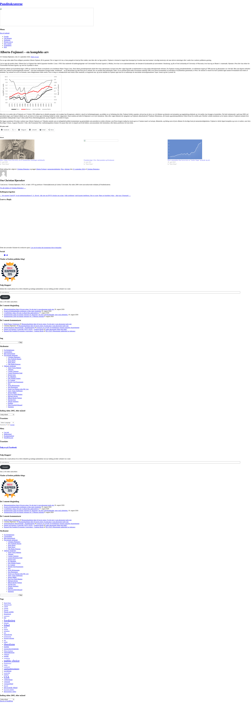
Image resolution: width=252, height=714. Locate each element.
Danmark (6, 610)
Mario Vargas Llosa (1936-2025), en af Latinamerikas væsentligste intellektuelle (22, 160)
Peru (62, 169)
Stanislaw (11, 407)
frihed (7, 625)
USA (6, 677)
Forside (6, 36)
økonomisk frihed (10, 688)
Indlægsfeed (8, 434)
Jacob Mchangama (13, 385)
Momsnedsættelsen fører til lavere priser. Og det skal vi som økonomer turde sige (29, 309)
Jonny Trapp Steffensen (15, 391)
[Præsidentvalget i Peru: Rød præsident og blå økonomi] (125, 149)
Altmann (10, 369)
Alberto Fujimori (41, 169)
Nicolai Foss (12, 400)
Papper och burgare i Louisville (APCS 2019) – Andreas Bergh (23, 329)
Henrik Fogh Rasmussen (15, 382)
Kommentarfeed (9, 436)
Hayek (5, 627)
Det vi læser (7, 43)
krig (5, 640)
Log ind (6, 432)
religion (5, 665)
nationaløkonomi (9, 652)
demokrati (7, 614)
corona (6, 608)
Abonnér (5, 297)
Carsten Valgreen (13, 371)
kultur (6, 642)
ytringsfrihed (8, 684)
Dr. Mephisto (12, 377)
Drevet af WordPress (6, 701)
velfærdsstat (8, 680)
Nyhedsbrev (8, 45)
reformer (67, 169)
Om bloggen (8, 38)
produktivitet (7, 658)
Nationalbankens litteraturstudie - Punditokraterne (19, 327)
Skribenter (7, 40)
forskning (9, 620)
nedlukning (6, 654)
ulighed (6, 674)
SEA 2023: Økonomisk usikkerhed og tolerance (60, 331)
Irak (5, 633)
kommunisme (7, 636)
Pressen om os (8, 42)
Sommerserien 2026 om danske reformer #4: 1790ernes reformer (24, 316)
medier (6, 647)
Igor (9, 384)
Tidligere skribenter (10, 366)
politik (6, 656)
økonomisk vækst (10, 692)
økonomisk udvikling (9, 689)
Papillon (10, 403)
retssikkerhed (7, 666)
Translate (12, 424)
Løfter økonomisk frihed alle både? (56, 329)
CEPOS (6, 606)
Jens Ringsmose (13, 387)
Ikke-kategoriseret (9, 353)
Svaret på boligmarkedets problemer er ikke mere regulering (22, 311)
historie (6, 629)
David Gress (12, 375)
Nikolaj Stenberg (13, 401)
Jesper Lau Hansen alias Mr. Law (18, 389)
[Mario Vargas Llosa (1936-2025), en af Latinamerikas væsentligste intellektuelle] (41, 149)
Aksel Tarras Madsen (14, 368)
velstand (7, 682)
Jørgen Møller (12, 392)
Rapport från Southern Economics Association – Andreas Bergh (24, 331)
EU (5, 618)
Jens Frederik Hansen (14, 359)
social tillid (7, 673)
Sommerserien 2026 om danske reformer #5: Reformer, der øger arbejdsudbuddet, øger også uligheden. (36, 314)
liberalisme (9, 644)
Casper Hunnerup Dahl (15, 373)
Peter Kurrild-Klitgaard (15, 405)
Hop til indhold (4, 33)
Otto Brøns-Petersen (14, 364)
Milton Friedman (8, 651)
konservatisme (9, 638)
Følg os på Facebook (8, 447)
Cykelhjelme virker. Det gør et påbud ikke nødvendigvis (21, 313)
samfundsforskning (11, 669)
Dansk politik (9, 612)
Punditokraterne (11, 4)
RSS (5, 47)
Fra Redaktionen (9, 350)
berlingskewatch (8, 604)
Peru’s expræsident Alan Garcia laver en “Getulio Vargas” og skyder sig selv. (189, 160)
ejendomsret (6, 616)
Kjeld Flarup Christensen (11, 324)
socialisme (7, 671)
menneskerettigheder (53, 169)
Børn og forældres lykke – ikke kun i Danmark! (115, 195)
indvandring (7, 631)
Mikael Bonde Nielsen (15, 398)
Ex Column (11, 380)
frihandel (6, 623)
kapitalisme (8, 635)
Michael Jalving (13, 396)
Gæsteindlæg (8, 352)
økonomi (6, 685)
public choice (11, 660)
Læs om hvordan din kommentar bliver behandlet (46, 247)
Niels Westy (11, 362)
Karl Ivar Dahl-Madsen (15, 394)
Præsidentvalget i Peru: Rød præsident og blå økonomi (99, 160)
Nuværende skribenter (11, 355)
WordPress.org (8, 438)
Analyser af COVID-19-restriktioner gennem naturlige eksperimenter (58, 327)
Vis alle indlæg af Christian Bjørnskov (13, 188)
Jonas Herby (12, 361)
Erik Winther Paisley (14, 378)
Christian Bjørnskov (23, 169)
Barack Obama (7, 603)
